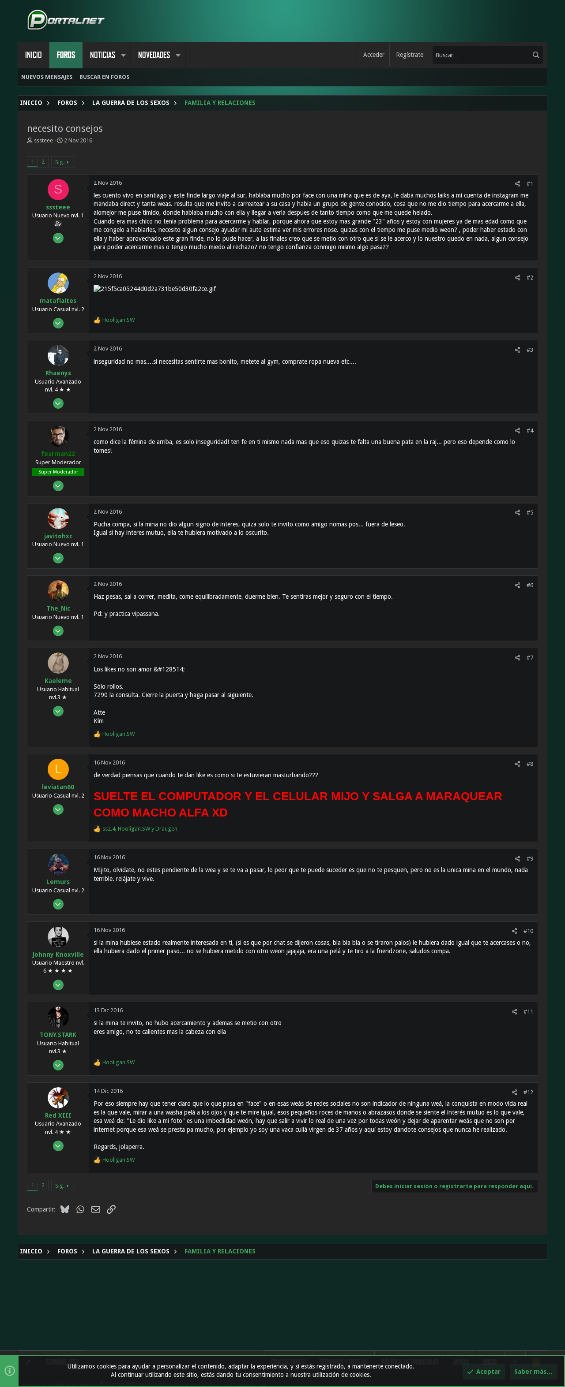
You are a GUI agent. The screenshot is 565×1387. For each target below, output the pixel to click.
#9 (530, 858)
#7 (530, 657)
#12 (528, 1092)
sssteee (43, 140)
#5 (530, 512)
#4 (530, 430)
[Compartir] (518, 183)
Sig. (59, 162)
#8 (530, 764)
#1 (530, 183)
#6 (530, 585)
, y (139, 828)
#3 (530, 350)
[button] (123, 55)
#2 (530, 277)
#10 (528, 931)
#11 (528, 1011)
